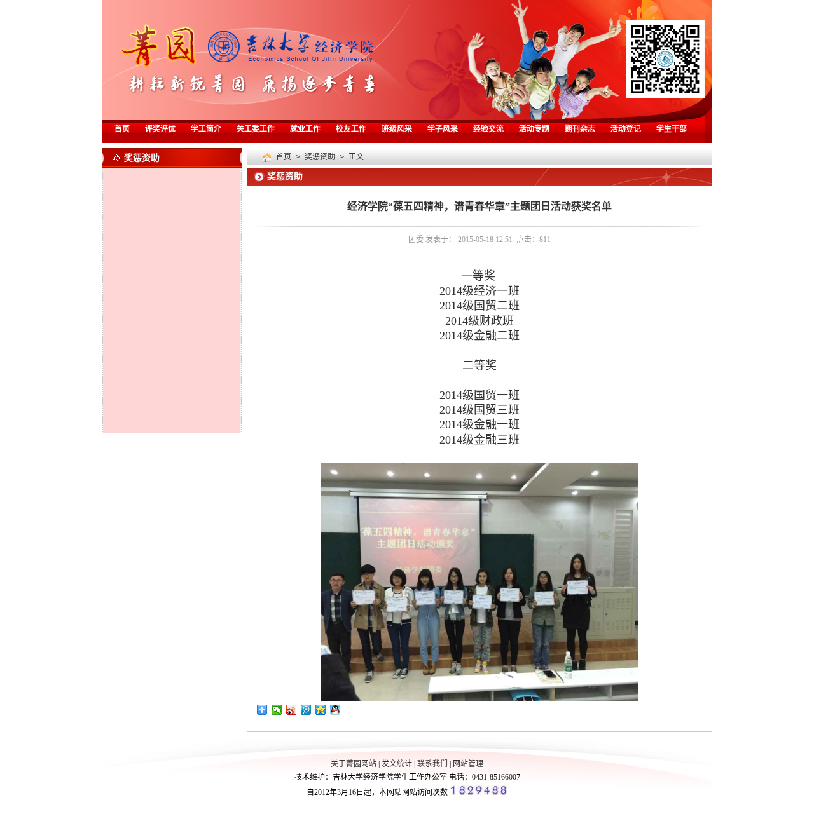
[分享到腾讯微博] (306, 710)
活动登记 (625, 129)
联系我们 (432, 763)
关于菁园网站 (353, 763)
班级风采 (397, 129)
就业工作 (305, 129)
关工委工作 (256, 129)
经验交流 (488, 129)
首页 (122, 129)
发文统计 (397, 763)
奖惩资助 (320, 157)
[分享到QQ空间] (320, 710)
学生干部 (671, 129)
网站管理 (468, 763)
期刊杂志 (580, 129)
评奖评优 (160, 129)
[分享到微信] (277, 710)
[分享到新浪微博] (291, 710)
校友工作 (351, 129)
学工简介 (206, 129)
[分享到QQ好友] (335, 710)
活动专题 (534, 129)
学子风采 (442, 129)
